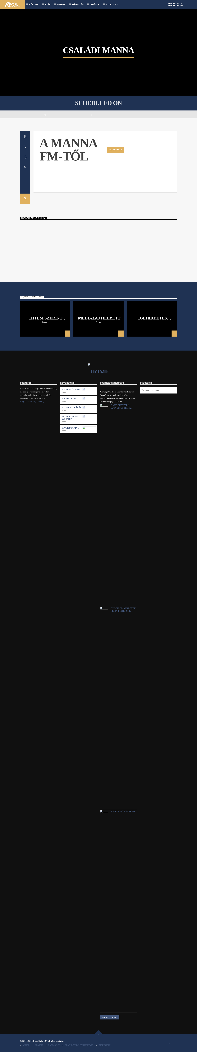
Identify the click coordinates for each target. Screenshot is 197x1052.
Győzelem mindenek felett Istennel (123, 609)
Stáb (48, 4)
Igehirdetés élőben (152, 320)
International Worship (71, 417)
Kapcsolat (113, 4)
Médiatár (78, 4)
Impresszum (104, 1045)
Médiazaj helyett (99, 318)
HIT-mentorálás (71, 407)
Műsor (61, 4)
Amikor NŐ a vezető (123, 811)
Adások (95, 4)
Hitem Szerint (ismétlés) (45, 320)
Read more (115, 150)
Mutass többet (110, 1017)
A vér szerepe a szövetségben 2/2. (121, 406)
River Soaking (70, 428)
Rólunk (33, 4)
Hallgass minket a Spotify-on (31, 402)
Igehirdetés (69, 398)
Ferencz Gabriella (99, 236)
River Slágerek (71, 389)
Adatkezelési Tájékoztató (79, 1045)
